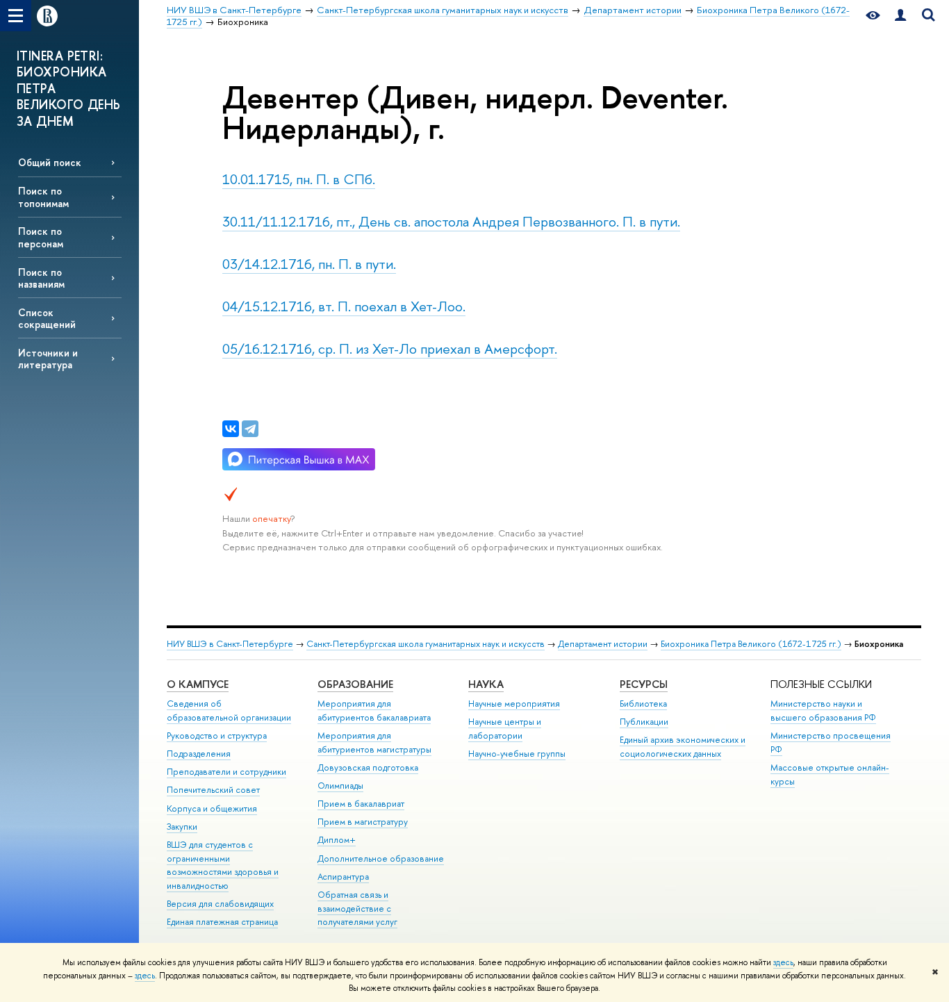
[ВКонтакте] (230, 428)
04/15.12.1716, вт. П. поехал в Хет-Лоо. (343, 306)
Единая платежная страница (222, 922)
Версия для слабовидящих (220, 904)
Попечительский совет (213, 790)
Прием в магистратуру (362, 822)
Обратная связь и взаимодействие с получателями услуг (357, 908)
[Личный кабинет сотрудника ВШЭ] (900, 15)
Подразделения (199, 753)
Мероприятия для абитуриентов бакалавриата (374, 710)
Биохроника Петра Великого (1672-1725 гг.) (751, 644)
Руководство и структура (217, 735)
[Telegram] (250, 428)
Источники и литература (48, 358)
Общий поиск (49, 162)
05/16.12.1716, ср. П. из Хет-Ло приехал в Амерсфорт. (389, 348)
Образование (355, 684)
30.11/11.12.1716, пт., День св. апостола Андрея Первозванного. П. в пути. (451, 221)
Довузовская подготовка (367, 767)
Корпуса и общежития (212, 808)
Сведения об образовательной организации (229, 710)
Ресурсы (644, 684)
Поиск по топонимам (43, 196)
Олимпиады (340, 785)
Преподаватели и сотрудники (226, 772)
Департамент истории (602, 644)
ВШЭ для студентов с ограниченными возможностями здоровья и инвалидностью (223, 865)
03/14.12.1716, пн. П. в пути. (309, 263)
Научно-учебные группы (517, 753)
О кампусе (198, 684)
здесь (783, 962)
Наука (486, 684)
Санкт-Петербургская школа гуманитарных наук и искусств (425, 644)
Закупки (182, 826)
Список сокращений (47, 318)
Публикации (644, 722)
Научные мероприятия (514, 703)
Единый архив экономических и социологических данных (682, 746)
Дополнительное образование (380, 858)
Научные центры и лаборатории (504, 728)
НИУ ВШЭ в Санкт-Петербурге (230, 644)
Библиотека (643, 703)
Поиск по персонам (40, 236)
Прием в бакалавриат (360, 804)
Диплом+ (336, 840)
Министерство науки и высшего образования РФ (823, 710)
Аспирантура (343, 876)
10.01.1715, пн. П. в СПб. (298, 179)
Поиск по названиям (41, 277)
